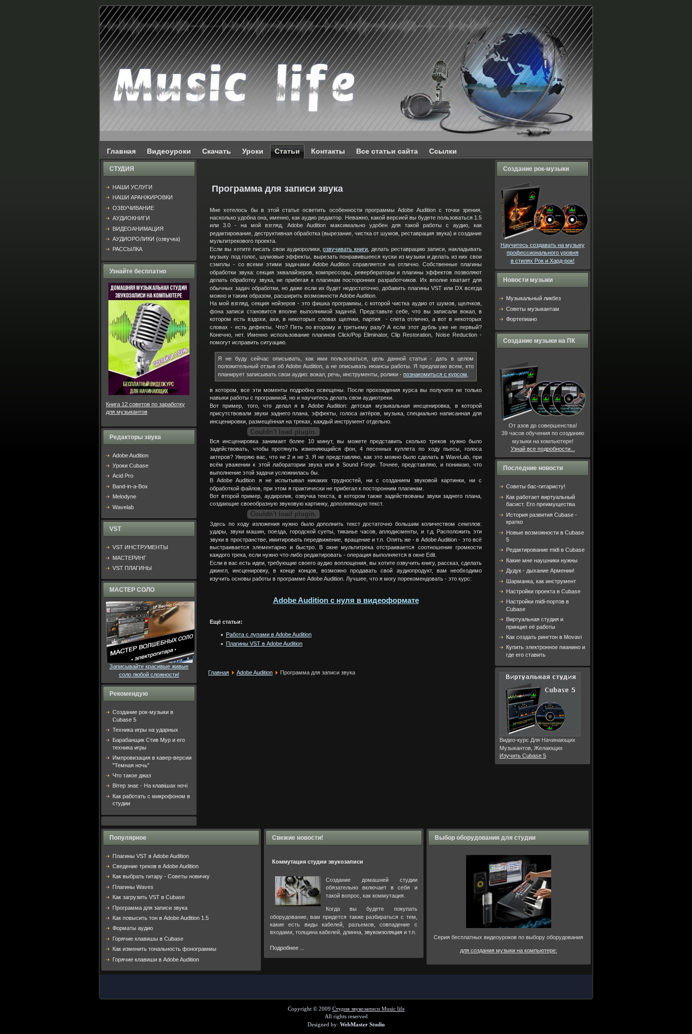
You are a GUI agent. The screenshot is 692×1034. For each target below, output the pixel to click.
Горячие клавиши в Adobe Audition (155, 959)
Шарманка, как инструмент (541, 581)
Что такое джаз (131, 775)
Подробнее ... (287, 948)
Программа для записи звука (149, 908)
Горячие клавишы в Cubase (147, 939)
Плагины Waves (132, 887)
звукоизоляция (383, 932)
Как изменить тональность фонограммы (164, 949)
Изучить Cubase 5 (522, 756)
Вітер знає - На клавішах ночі (149, 785)
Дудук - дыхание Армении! (540, 570)
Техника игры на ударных (145, 730)
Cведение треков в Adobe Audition (155, 866)
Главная (218, 672)
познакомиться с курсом (435, 374)
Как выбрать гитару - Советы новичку (161, 876)
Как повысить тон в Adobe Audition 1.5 (160, 918)
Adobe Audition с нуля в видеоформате (346, 600)
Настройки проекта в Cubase (543, 591)
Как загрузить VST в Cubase (148, 897)
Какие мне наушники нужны (542, 560)
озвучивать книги (345, 249)
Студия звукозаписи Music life (368, 1009)
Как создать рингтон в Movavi (544, 637)
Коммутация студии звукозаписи (317, 862)
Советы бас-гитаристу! (535, 486)
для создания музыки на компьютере (508, 950)
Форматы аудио (132, 928)
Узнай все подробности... (543, 449)
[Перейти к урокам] (508, 926)
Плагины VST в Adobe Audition (264, 643)
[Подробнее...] (150, 661)
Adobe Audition (255, 672)
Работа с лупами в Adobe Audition (269, 634)
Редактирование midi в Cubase (545, 550)
